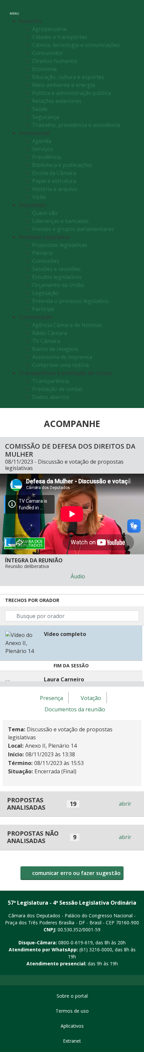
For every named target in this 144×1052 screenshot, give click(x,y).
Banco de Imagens (55, 349)
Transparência (50, 381)
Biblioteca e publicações (62, 165)
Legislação (45, 293)
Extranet (72, 1041)
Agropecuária (49, 29)
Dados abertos (50, 397)
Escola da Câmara (54, 173)
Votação (91, 698)
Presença (51, 698)
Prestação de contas (57, 389)
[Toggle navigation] (132, 9)
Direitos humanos (54, 61)
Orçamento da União (58, 285)
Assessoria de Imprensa (62, 357)
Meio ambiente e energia (63, 85)
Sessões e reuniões (56, 269)
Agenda (41, 141)
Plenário (42, 253)
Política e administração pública (71, 93)
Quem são (45, 213)
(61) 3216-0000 (95, 949)
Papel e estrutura (54, 181)
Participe (43, 309)
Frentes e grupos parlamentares (73, 229)
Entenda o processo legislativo (70, 301)
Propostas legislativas (59, 245)
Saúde (40, 109)
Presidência (46, 157)
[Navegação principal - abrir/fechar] (14, 9)
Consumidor (47, 53)
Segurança (45, 117)
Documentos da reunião (75, 709)
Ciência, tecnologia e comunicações (76, 45)
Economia (44, 69)
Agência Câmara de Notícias (67, 325)
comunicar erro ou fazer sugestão (76, 873)
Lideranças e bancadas (60, 221)
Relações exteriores (56, 101)
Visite (39, 197)
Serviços (42, 149)
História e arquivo (54, 189)
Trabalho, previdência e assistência (76, 125)
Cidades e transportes (59, 37)
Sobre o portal (72, 996)
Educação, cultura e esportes (68, 77)
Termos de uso (72, 1011)
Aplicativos (72, 1026)
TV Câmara (46, 341)
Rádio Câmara (49, 333)
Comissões (45, 261)
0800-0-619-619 (75, 942)
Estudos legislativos (57, 277)
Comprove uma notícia (60, 365)
